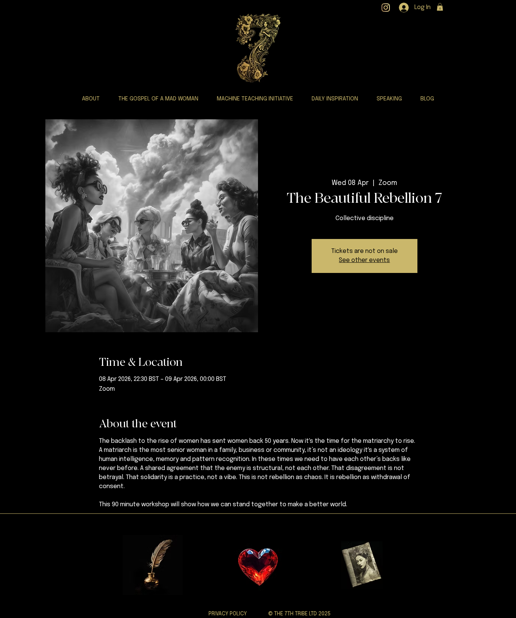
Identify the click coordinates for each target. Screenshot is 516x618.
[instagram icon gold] (386, 8)
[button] (440, 7)
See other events (364, 260)
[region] (257, 565)
